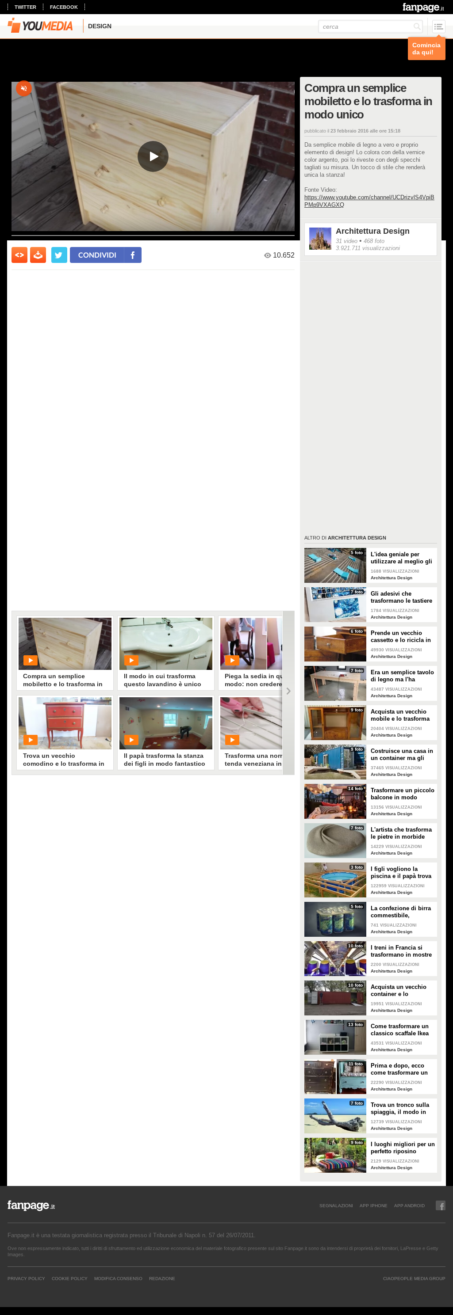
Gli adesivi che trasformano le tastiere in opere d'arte (401, 597)
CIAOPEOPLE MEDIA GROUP (414, 1278)
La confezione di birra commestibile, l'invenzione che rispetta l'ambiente (401, 912)
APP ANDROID (409, 1205)
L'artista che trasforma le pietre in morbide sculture (401, 833)
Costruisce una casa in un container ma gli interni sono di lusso (402, 755)
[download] (38, 255)
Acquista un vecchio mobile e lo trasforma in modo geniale (400, 715)
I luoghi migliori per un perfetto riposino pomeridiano (403, 1148)
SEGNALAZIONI (336, 1205)
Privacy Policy (26, 1278)
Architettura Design (373, 231)
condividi (97, 255)
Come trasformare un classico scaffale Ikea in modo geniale (400, 1030)
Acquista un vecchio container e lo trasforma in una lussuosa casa (398, 991)
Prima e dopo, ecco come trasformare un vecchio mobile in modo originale (399, 1069)
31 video (346, 241)
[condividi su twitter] (59, 255)
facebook (64, 7)
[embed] (19, 255)
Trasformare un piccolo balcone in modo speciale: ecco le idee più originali (402, 794)
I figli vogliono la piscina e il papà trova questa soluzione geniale (401, 873)
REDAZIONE (162, 1278)
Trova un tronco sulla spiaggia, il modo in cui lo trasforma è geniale (400, 1109)
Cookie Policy (70, 1278)
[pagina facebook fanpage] (440, 1205)
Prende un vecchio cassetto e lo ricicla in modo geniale (401, 637)
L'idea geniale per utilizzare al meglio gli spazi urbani (401, 558)
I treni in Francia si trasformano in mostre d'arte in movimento (401, 951)
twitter (25, 7)
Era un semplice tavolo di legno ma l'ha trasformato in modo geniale (402, 676)
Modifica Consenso (118, 1278)
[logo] (424, 7)
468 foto (374, 241)
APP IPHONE (374, 1205)
